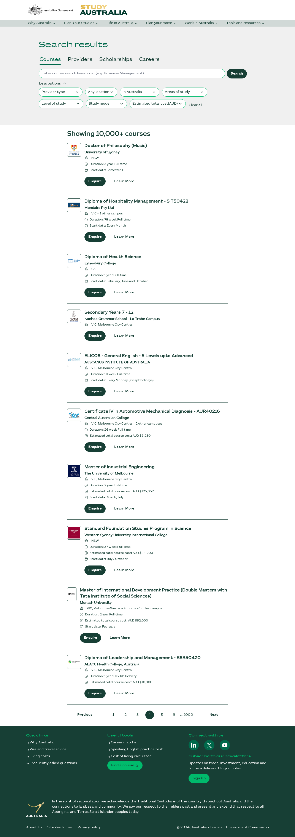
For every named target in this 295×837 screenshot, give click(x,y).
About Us (34, 827)
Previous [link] (84, 715)
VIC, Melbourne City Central (111, 324)
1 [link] (113, 715)
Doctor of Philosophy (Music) (115, 146)
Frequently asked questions (53, 763)
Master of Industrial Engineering (119, 467)
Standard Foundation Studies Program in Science (137, 528)
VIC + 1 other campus (107, 213)
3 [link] (137, 715)
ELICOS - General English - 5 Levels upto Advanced (138, 356)
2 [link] (125, 715)
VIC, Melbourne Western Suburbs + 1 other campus (124, 608)
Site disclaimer (59, 827)
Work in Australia (200, 23)
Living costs (40, 756)
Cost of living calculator (131, 756)
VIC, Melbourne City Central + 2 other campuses (126, 423)
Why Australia (40, 23)
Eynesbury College (100, 263)
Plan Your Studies (79, 23)
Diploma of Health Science (112, 257)
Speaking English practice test (137, 749)
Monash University (96, 603)
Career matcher (124, 742)
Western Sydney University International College (126, 535)
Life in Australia (120, 23)
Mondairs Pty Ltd (99, 208)
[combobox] (60, 92)
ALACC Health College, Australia (111, 664)
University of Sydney (102, 152)
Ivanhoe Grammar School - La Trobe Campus (122, 319)
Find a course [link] (123, 765)
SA (93, 269)
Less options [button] (50, 83)
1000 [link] (188, 715)
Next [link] (213, 715)
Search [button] (237, 73)
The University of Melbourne (108, 473)
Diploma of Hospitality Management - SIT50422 (136, 201)
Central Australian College (106, 418)
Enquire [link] (95, 181)
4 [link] (149, 715)
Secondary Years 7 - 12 (108, 312)
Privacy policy (89, 827)
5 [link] (162, 715)
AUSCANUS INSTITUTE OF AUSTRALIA (117, 362)
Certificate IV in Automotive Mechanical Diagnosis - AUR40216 (152, 411)
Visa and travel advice (48, 749)
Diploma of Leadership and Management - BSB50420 (142, 658)
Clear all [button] (195, 105)
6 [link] (174, 715)
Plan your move (159, 23)
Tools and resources (243, 23)
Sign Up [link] (199, 778)
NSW (95, 158)
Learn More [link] (124, 181)
